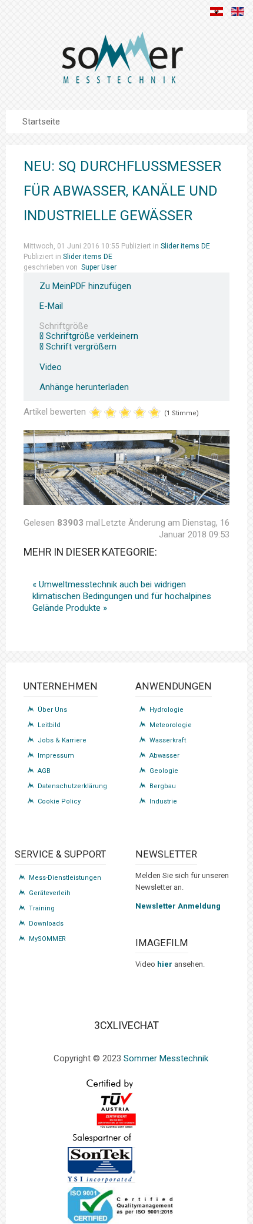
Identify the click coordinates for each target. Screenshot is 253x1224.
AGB (44, 771)
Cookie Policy (59, 801)
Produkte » (86, 608)
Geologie (163, 771)
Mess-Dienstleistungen (65, 878)
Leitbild (49, 725)
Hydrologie (166, 710)
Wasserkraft (167, 740)
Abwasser (164, 755)
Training (42, 908)
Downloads (46, 923)
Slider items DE (185, 246)
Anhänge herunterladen (84, 387)
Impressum (56, 755)
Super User (98, 267)
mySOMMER (47, 939)
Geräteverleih (50, 893)
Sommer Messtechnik (166, 1058)
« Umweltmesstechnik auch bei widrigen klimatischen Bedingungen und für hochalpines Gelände (121, 596)
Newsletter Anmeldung (178, 906)
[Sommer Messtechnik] (122, 62)
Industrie (163, 801)
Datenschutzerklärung (72, 786)
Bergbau (162, 786)
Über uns (52, 710)
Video (50, 367)
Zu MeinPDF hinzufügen (85, 286)
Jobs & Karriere (62, 740)
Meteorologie (170, 725)
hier (165, 964)
